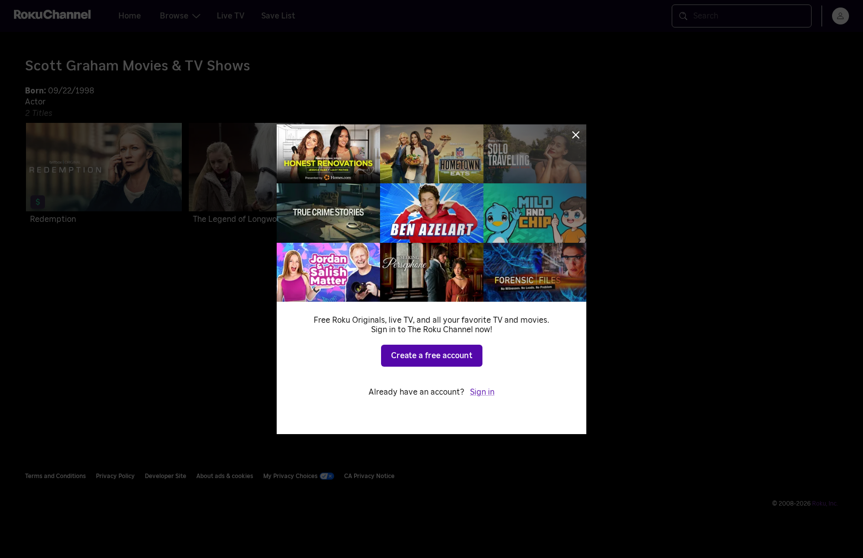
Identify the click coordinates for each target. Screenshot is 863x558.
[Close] (576, 135)
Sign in (482, 392)
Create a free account (431, 356)
